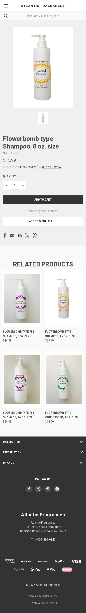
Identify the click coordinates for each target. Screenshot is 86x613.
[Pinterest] (35, 235)
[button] (50, 167)
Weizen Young (49, 602)
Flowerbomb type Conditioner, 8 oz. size (61, 415)
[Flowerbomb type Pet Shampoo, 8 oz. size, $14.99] (22, 298)
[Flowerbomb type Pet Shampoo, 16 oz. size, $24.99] (22, 380)
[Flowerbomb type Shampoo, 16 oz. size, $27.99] (64, 298)
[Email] (12, 235)
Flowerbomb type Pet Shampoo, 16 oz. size (18, 415)
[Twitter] (27, 235)
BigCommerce (50, 596)
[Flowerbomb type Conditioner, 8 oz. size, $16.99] (64, 380)
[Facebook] (5, 235)
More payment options (43, 211)
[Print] (20, 235)
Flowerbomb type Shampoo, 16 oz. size (60, 334)
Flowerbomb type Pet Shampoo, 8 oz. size (18, 334)
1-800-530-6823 (45, 539)
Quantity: (9, 176)
